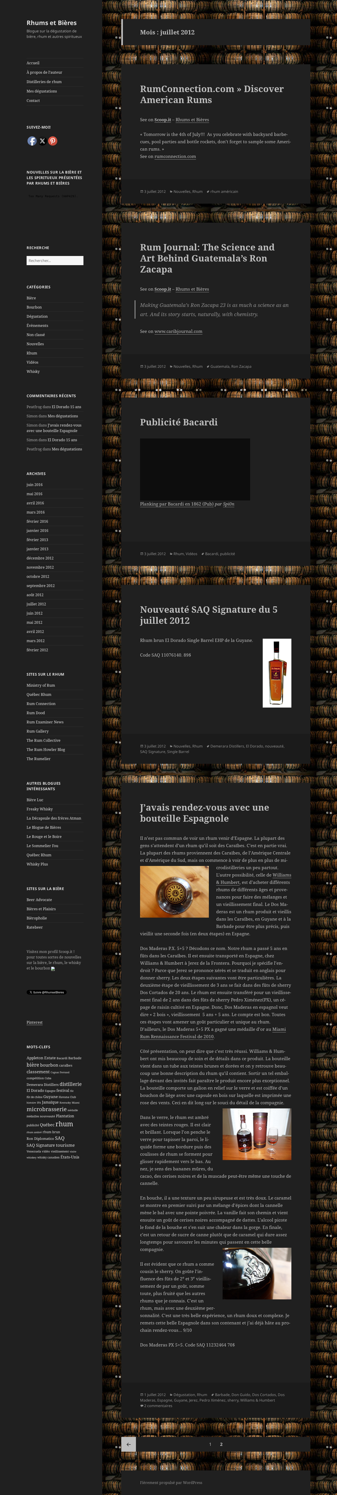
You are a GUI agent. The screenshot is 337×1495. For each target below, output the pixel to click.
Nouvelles (35, 343)
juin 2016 (35, 484)
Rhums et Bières (52, 22)
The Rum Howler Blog (46, 749)
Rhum (32, 353)
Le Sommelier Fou (42, 845)
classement (38, 1072)
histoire (31, 1102)
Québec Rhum (39, 694)
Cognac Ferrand (60, 1072)
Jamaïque (50, 1102)
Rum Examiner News (45, 722)
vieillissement (60, 1151)
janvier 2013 (37, 548)
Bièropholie (37, 918)
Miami (76, 1102)
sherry (232, 1400)
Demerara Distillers (43, 1084)
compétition (35, 1078)
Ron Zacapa (241, 366)
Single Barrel (178, 751)
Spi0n (228, 504)
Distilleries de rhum (44, 81)
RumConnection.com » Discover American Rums (212, 94)
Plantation (65, 1115)
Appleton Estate (41, 1057)
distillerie (71, 1084)
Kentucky (65, 1102)
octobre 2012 (38, 576)
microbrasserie (47, 1109)
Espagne (50, 1091)
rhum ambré (34, 1132)
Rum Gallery (38, 731)
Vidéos (32, 362)
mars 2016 (36, 512)
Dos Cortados (264, 1394)
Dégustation (37, 316)
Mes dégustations (42, 91)
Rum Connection (41, 703)
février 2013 (37, 539)
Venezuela (34, 1151)
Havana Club (67, 1097)
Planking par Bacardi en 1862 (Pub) (177, 504)
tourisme (65, 1145)
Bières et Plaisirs (41, 908)
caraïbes (65, 1065)
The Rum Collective (44, 740)
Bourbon (34, 307)
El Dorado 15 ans (66, 406)
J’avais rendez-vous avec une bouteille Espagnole (204, 812)
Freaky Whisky (40, 809)
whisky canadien (48, 1157)
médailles (33, 1116)
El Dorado (35, 1090)
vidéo (46, 1151)
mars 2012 (36, 640)
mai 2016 (34, 493)
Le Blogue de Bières (44, 827)
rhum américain (224, 191)
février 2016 (37, 521)
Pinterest (35, 1022)
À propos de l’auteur (44, 72)
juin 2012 (35, 613)
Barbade (75, 1058)
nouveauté (47, 1116)
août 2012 (35, 594)
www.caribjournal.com (178, 331)
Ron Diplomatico (40, 1138)
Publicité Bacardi (179, 422)
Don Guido (241, 1394)
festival (62, 1090)
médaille (73, 1110)
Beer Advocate (39, 899)
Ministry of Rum (41, 685)
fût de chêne (34, 1097)
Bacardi (62, 1058)
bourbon (49, 1065)
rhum (64, 1123)
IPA (39, 1102)
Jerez (193, 1400)
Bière (31, 298)
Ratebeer (35, 927)
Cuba (48, 1078)
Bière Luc (35, 799)
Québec (47, 1124)
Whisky (33, 371)
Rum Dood (36, 712)
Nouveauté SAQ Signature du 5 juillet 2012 (209, 614)
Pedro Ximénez (212, 1400)
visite (73, 1151)
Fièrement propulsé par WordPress (171, 1482)
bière (33, 1064)
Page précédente (128, 1444)
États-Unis (70, 1157)
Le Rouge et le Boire (44, 836)
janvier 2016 (37, 530)
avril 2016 (35, 503)
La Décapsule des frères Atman (54, 818)
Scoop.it (163, 119)
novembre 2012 (40, 567)
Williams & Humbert (257, 1400)
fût (72, 1091)
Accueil (33, 62)
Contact (33, 100)
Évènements (37, 325)
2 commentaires (158, 1405)
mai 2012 (34, 622)
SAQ (60, 1138)
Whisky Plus (37, 864)
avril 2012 (35, 631)
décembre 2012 (40, 558)
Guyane (50, 1096)
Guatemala (219, 366)
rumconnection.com (175, 156)
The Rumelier (39, 758)
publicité (33, 1125)
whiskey (31, 1157)
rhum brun (51, 1132)
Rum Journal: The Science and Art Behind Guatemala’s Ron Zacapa (207, 258)
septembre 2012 (41, 585)
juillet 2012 (36, 604)
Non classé (36, 334)
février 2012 (37, 649)
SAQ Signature (41, 1145)
